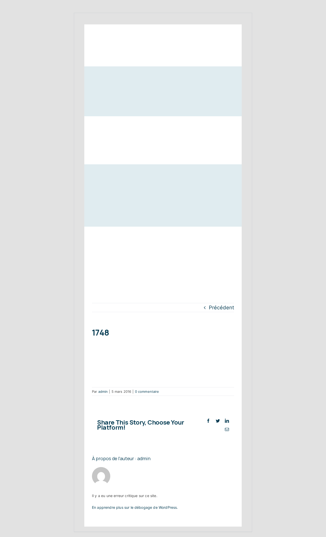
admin (103, 391)
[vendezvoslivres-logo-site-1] (104, 92)
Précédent (221, 307)
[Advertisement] (163, 264)
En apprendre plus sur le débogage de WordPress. (135, 507)
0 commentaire (147, 391)
